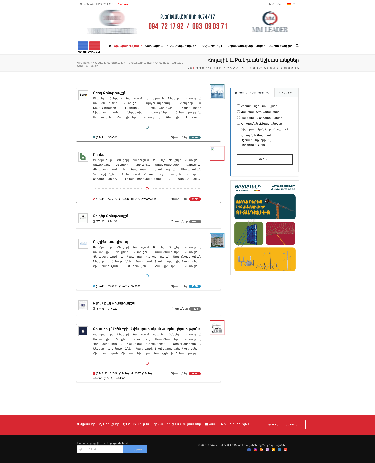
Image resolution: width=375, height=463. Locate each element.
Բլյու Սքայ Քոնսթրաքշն (114, 303)
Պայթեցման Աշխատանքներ (261, 118)
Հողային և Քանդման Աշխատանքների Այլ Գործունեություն (256, 140)
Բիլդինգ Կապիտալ (110, 242)
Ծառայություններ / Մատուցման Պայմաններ (164, 424)
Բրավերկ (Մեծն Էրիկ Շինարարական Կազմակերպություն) (146, 329)
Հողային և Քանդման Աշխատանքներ (253, 60)
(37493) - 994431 (106, 221)
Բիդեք (98, 154)
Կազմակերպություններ (109, 62)
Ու (285, 68)
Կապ (213, 424)
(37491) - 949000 (130, 286)
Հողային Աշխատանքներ (259, 106)
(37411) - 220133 (107, 286)
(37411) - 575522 (107, 199)
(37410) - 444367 (130, 373)
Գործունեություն (254, 92)
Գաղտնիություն (237, 424)
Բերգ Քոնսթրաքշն (109, 93)
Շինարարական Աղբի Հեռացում (264, 129)
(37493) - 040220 (106, 308)
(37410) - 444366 (114, 378)
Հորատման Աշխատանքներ (261, 123)
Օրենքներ (111, 424)
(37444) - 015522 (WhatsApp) (137, 199)
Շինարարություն (140, 62)
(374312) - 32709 (107, 373)
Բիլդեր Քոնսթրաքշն (111, 216)
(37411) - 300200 (107, 137)
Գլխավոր (83, 62)
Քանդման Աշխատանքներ (260, 112)
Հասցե (287, 92)
